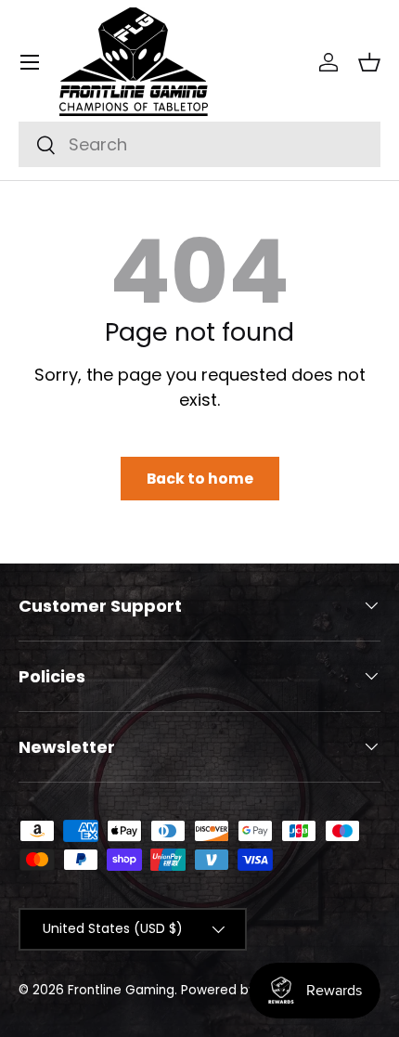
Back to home (200, 478)
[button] (369, 62)
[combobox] (199, 144)
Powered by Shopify (244, 990)
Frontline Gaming (121, 990)
